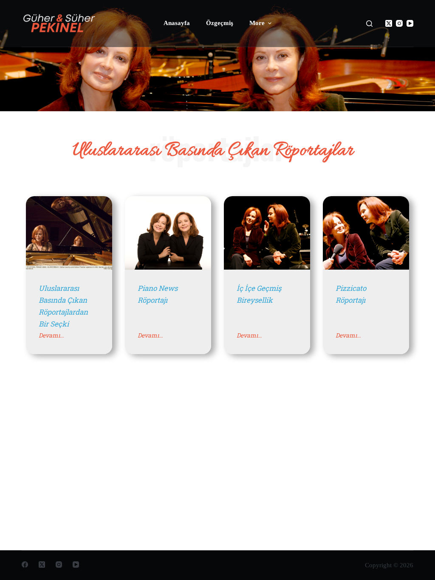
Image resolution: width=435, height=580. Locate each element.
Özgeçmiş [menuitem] (219, 23)
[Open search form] (369, 23)
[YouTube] (410, 23)
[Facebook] (25, 564)
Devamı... (51, 335)
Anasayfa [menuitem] (177, 23)
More (257, 23)
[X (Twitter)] (388, 23)
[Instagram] (399, 23)
